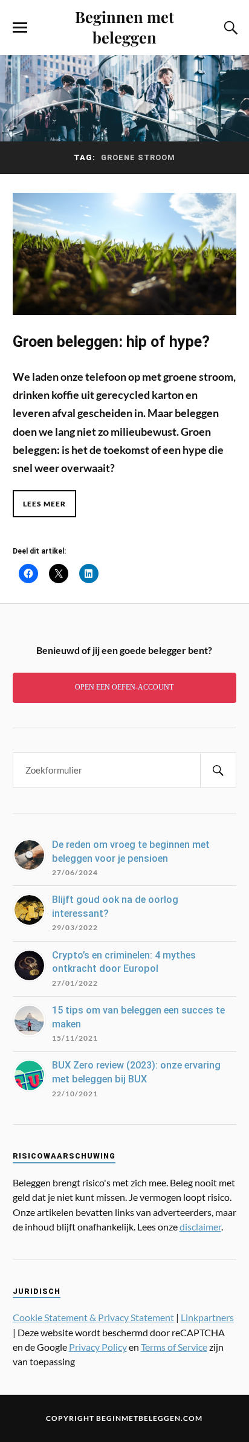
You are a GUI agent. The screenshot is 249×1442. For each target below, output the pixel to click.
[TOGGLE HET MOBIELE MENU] (20, 27)
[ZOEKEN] (218, 770)
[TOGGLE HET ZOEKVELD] (229, 27)
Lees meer (44, 503)
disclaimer (200, 1226)
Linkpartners (207, 1317)
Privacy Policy (98, 1347)
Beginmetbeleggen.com (149, 1418)
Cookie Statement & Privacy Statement (93, 1317)
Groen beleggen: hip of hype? (111, 341)
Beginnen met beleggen (124, 26)
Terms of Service (174, 1347)
